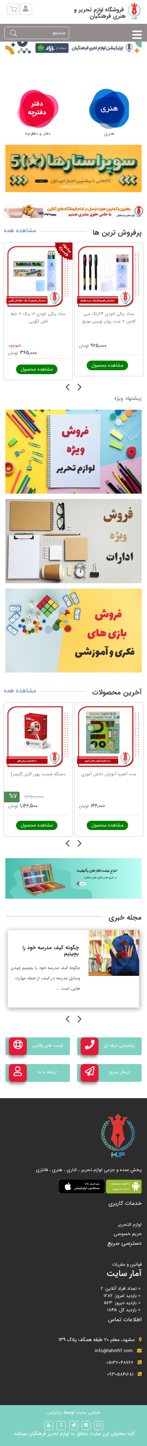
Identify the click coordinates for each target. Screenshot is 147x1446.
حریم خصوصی (127, 1234)
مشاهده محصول (37, 369)
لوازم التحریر (130, 1224)
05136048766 (119, 1362)
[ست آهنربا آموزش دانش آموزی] (109, 737)
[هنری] (109, 109)
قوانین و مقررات (127, 1264)
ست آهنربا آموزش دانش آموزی (108, 774)
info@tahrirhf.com (114, 1351)
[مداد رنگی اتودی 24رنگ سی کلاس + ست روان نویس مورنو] (109, 276)
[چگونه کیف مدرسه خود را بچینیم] (113, 952)
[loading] (73, 211)
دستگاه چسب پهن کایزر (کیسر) (38, 774)
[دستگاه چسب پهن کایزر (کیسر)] (38, 737)
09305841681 (120, 1374)
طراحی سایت (87, 1412)
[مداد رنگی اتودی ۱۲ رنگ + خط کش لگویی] (38, 276)
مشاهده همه (20, 230)
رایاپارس (54, 1412)
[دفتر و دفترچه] (38, 109)
